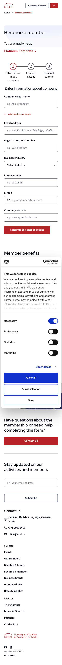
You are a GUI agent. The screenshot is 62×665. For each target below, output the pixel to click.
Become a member (23, 12)
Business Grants (13, 578)
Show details (43, 366)
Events (8, 552)
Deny (31, 400)
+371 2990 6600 (16, 527)
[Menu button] (54, 5)
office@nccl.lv (16, 534)
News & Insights (13, 591)
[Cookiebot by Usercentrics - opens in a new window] (43, 262)
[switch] (53, 331)
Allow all (31, 377)
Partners (9, 617)
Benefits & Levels (14, 565)
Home (7, 12)
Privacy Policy (10, 655)
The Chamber (12, 604)
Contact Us (11, 624)
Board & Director (14, 611)
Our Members (12, 558)
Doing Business (13, 584)
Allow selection (31, 389)
